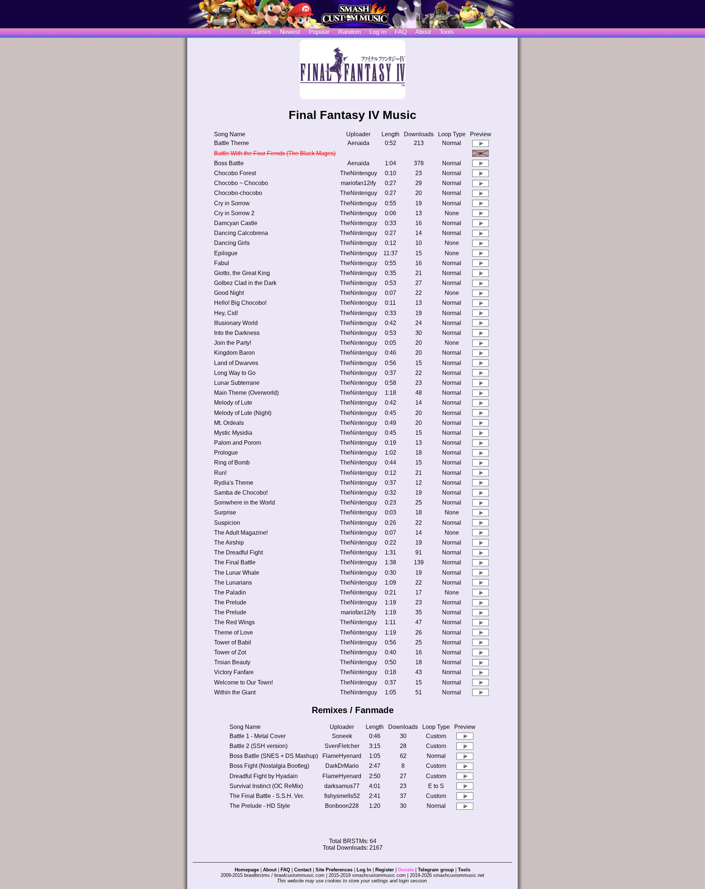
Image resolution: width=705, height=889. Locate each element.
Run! (220, 473)
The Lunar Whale (236, 573)
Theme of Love (233, 632)
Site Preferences (333, 869)
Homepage (247, 869)
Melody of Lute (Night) (242, 413)
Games (261, 31)
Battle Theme (231, 143)
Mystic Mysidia (233, 433)
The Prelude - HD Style (259, 806)
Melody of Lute (233, 403)
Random (349, 31)
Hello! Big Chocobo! (240, 303)
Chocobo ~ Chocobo (241, 183)
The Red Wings (234, 622)
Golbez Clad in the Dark (245, 283)
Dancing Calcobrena (241, 233)
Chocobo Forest (235, 173)
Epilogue (226, 253)
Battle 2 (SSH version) (258, 746)
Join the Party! (232, 343)
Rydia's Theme (233, 483)
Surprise (225, 512)
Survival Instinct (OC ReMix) (266, 786)
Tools (447, 31)
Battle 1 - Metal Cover (257, 736)
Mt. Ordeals (229, 423)
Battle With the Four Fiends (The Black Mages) (275, 153)
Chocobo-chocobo (238, 193)
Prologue (226, 452)
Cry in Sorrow (232, 203)
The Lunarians (233, 582)
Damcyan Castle (235, 223)
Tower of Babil (232, 642)
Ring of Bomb (232, 462)
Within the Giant (235, 692)
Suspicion (227, 523)
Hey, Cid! (226, 313)
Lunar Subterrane (237, 383)
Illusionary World (236, 323)
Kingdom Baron (234, 353)
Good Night (229, 293)
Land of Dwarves (236, 363)
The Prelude (230, 602)
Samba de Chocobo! (241, 492)
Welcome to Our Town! (243, 682)
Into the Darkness (237, 333)
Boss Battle (229, 163)
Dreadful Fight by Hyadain (263, 776)
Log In (364, 869)
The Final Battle (235, 562)
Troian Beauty (232, 662)
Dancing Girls (232, 243)
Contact (302, 869)
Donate (406, 869)
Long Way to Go (235, 373)
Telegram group (436, 869)
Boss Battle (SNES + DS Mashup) (273, 756)
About (423, 31)
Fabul (221, 263)
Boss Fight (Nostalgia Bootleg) (269, 766)
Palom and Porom (237, 443)
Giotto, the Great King (242, 273)
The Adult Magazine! (241, 533)
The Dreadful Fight (238, 552)
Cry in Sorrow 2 (234, 213)
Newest (290, 31)
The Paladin (230, 592)
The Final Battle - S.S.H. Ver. (266, 796)
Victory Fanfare (234, 672)
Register (384, 869)
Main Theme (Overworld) (246, 393)
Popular (319, 31)
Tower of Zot (230, 652)
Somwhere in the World (244, 502)
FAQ (401, 31)
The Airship (229, 542)
